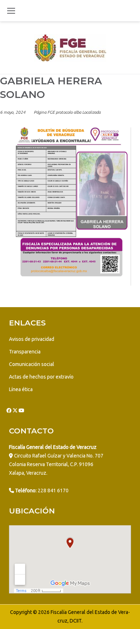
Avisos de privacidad (31, 339)
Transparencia (25, 352)
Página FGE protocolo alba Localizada (67, 112)
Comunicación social (31, 364)
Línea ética (21, 389)
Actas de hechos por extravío (41, 377)
